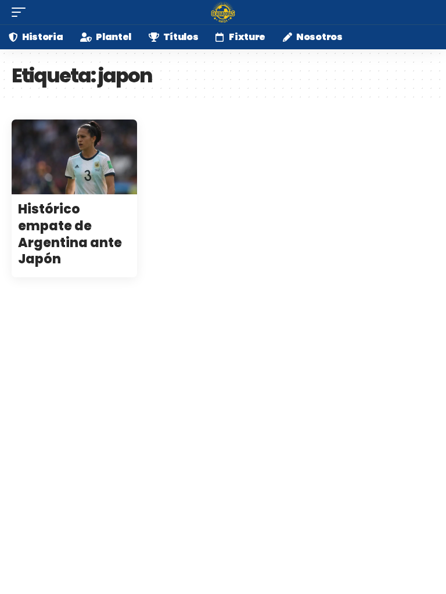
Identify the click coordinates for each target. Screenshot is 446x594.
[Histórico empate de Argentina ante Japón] (74, 157)
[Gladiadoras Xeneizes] (223, 12)
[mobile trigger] (21, 12)
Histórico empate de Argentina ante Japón (70, 234)
